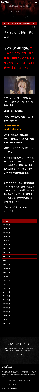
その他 (26, 17)
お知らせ (14, 380)
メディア (17, 11)
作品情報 (9, 380)
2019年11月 (6, 280)
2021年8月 (6, 248)
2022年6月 (6, 233)
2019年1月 (6, 316)
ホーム (4, 380)
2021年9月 (6, 244)
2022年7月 (6, 229)
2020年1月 (6, 272)
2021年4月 (6, 252)
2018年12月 (7, 319)
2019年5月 (6, 304)
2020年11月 (6, 264)
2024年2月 (6, 225)
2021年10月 (7, 240)
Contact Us (19, 354)
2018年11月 (6, 323)
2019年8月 (6, 292)
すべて (10, 11)
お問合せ (14, 384)
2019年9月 (6, 288)
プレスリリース (26, 11)
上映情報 (20, 380)
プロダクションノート (16, 17)
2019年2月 (6, 312)
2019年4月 (6, 308)
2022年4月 (6, 237)
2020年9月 (6, 268)
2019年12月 (7, 276)
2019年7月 (6, 296)
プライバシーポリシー (7, 384)
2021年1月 (6, 256)
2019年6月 (6, 300)
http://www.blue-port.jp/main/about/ (12, 127)
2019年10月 (7, 284)
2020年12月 (7, 260)
